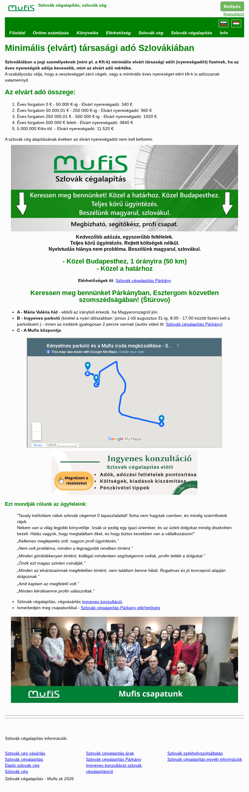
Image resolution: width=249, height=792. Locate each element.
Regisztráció (233, 14)
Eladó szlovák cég (22, 765)
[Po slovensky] (223, 23)
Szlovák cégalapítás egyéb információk (204, 759)
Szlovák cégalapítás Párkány (143, 280)
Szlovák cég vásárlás (25, 753)
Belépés (232, 6)
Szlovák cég (16, 771)
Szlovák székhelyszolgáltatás (195, 753)
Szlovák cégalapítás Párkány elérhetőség (120, 607)
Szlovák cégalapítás (24, 759)
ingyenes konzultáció (102, 601)
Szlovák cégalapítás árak (110, 753)
